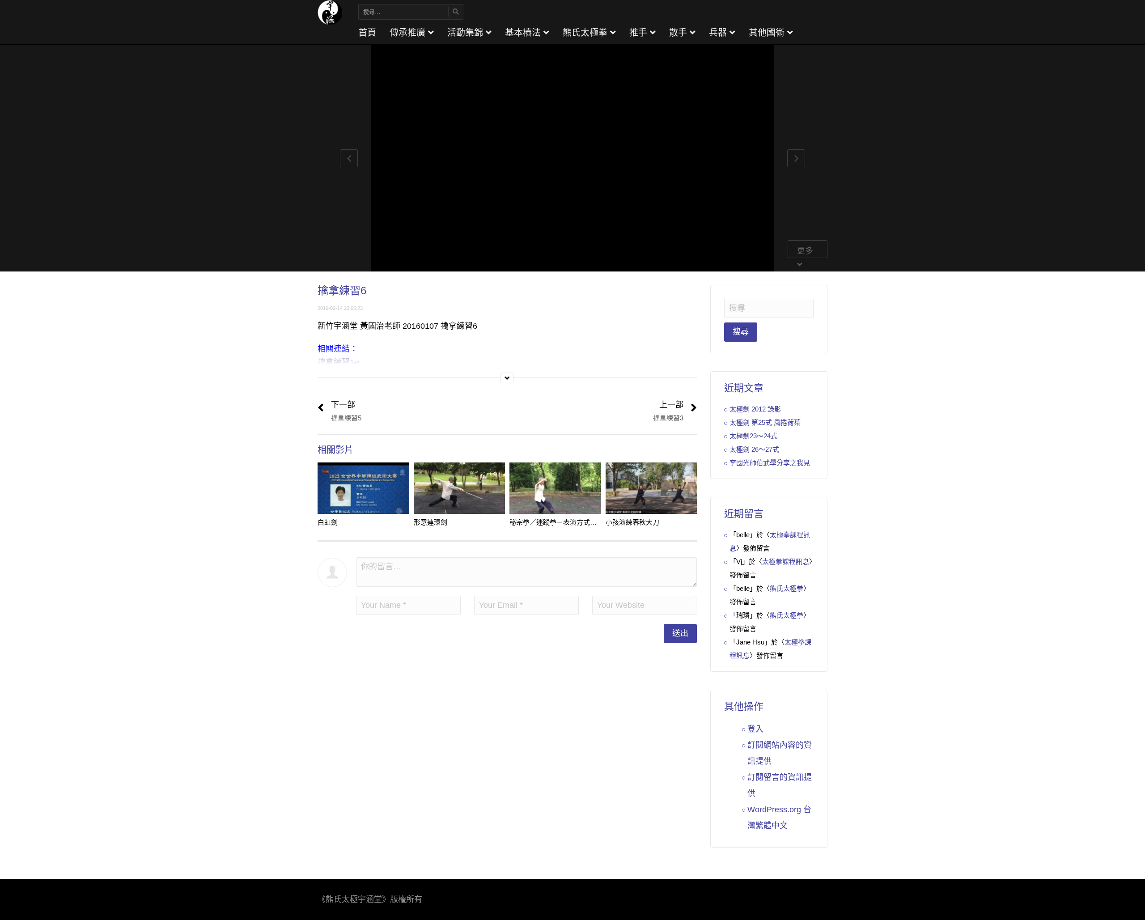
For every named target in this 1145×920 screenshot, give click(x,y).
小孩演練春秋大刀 (632, 522)
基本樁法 (524, 33)
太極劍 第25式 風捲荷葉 (765, 422)
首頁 (367, 33)
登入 (755, 729)
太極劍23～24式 (753, 436)
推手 (639, 33)
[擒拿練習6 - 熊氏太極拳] (330, 12)
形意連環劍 (430, 522)
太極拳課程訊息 (785, 561)
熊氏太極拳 (586, 33)
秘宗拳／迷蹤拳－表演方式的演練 (559, 522)
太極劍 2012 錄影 (755, 409)
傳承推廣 (409, 33)
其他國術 (768, 33)
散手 (679, 33)
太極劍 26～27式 (754, 449)
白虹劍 (328, 522)
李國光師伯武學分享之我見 (769, 462)
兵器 (719, 33)
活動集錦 (466, 33)
